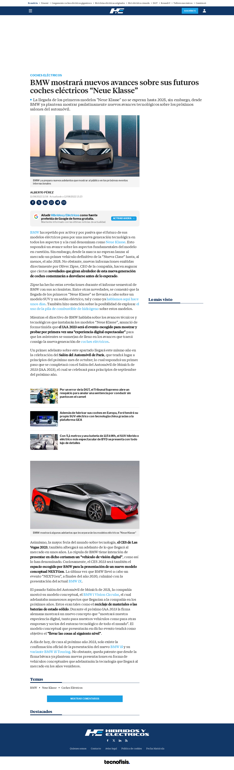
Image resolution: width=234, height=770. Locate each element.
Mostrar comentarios (84, 698)
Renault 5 (165, 3)
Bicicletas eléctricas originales (110, 3)
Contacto (96, 748)
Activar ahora (122, 218)
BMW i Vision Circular (101, 595)
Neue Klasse (115, 242)
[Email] (63, 202)
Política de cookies (131, 748)
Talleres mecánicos (183, 3)
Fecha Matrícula (155, 748)
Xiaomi (44, 3)
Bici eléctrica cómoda (139, 3)
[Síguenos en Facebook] (108, 740)
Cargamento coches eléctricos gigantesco (72, 3)
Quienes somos (78, 748)
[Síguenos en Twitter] (114, 740)
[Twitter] (38, 202)
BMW (34, 232)
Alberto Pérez (42, 192)
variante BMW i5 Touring (50, 652)
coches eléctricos (95, 342)
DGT (155, 3)
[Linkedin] (45, 202)
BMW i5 (116, 647)
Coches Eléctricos (46, 75)
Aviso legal (111, 748)
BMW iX (75, 581)
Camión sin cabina (205, 3)
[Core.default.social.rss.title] (126, 740)
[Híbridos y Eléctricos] (117, 732)
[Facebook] (32, 202)
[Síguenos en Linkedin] (120, 740)
